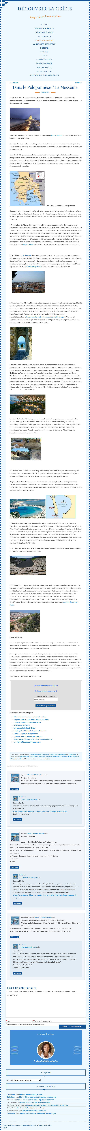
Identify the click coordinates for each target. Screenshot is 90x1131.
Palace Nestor (56, 135)
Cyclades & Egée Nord (44, 29)
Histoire (44, 48)
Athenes (44, 52)
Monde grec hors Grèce (44, 44)
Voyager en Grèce (35, 754)
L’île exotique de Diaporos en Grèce (27, 722)
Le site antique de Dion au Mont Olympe (35, 1102)
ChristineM (72, 754)
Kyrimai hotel (28, 244)
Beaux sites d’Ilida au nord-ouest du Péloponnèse (33, 739)
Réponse (14, 789)
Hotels (44, 56)
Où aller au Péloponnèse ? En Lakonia (30, 1108)
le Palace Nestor (67, 757)
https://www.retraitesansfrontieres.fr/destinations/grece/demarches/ (40, 811)
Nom (8, 1021)
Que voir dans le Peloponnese (28, 757)
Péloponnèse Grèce (17, 759)
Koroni (41, 757)
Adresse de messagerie (42, 1021)
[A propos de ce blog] (46, 1050)
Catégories (9, 1080)
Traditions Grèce (44, 63)
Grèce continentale (44, 40)
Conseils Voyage (44, 60)
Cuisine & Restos (44, 71)
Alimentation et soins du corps (44, 75)
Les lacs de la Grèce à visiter (25, 728)
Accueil (44, 25)
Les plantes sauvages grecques (31, 1094)
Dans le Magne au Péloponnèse (26, 734)
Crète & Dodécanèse (44, 32)
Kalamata (27, 255)
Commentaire (12, 995)
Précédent (14, 82)
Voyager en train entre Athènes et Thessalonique (37, 1113)
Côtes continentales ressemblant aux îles (30, 717)
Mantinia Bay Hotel (33, 267)
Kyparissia (76, 757)
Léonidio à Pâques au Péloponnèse (27, 742)
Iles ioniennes (44, 36)
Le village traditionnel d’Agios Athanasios (30, 731)
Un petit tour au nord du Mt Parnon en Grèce (31, 720)
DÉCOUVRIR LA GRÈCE (45, 8)
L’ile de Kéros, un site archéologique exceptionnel (37, 1097)
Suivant (78, 82)
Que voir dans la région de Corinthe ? (28, 736)
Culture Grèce (44, 67)
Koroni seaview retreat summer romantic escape (45, 317)
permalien (46, 759)
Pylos (46, 757)
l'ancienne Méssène (54, 757)
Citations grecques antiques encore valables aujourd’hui (47, 1105)
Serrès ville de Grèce (22, 725)
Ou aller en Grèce (47, 754)
